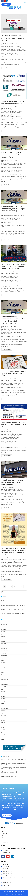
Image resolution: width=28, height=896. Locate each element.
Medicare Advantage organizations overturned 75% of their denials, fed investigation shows (13, 320)
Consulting (8, 273)
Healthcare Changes (12, 47)
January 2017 (3, 674)
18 (21, 586)
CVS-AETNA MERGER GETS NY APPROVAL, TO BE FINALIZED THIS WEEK (12, 38)
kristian (4, 43)
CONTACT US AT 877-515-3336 (14, 894)
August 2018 (3, 629)
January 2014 (3, 732)
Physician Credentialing (16, 54)
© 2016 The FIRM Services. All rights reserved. (14, 891)
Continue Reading (7, 67)
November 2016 (4, 679)
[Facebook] (2, 1)
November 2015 (4, 708)
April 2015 (3, 725)
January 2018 (3, 646)
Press (3, 835)
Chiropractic (8, 489)
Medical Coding (8, 50)
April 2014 (3, 729)
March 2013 (3, 737)
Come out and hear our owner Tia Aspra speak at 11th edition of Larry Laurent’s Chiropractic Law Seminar (13, 551)
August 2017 (3, 658)
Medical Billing (16, 164)
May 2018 (3, 636)
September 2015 (4, 713)
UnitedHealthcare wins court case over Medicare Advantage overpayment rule (13, 482)
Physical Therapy (15, 494)
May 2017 (3, 665)
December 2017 (4, 648)
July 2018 (3, 631)
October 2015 (4, 710)
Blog (4, 45)
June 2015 (3, 720)
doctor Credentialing (18, 163)
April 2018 (3, 638)
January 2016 (3, 703)
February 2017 (4, 672)
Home (3, 831)
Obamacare (7, 54)
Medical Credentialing (10, 384)
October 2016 (4, 681)
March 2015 (3, 727)
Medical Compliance (17, 50)
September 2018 (4, 626)
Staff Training (16, 171)
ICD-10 (9, 49)
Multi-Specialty (8, 566)
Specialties (10, 568)
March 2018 (3, 641)
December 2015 (4, 705)
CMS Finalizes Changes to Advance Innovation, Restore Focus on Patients (12, 155)
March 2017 (3, 670)
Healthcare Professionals (11, 112)
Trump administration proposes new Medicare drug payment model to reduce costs (13, 266)
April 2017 (3, 667)
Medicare (9, 53)
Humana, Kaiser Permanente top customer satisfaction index (14, 102)
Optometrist (14, 170)
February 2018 (4, 643)
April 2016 (3, 696)
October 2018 (4, 624)
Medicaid (18, 49)
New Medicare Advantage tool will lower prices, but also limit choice (13, 424)
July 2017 (3, 660)
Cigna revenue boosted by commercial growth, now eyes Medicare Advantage (13, 208)
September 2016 (4, 684)
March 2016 (3, 698)
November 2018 (4, 622)
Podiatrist (10, 171)
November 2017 (4, 650)
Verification (10, 444)
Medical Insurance (12, 167)
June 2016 (3, 691)
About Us (4, 833)
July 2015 (3, 717)
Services (4, 838)
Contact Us (5, 842)
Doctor (8, 163)
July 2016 (3, 689)
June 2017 (3, 662)
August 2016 (3, 686)
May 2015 (3, 722)
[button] (25, 3)
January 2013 (3, 739)
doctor (15, 46)
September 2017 (4, 655)
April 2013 (3, 734)
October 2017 (4, 653)
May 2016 (3, 693)
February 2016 (4, 701)
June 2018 (3, 634)
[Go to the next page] (25, 586)
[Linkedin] (7, 1)
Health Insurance (12, 111)
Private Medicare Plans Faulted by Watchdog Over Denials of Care (13, 373)
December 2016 (4, 677)
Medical (10, 164)
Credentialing (10, 46)
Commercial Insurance (8, 215)
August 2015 (3, 715)
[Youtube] (5, 1)
